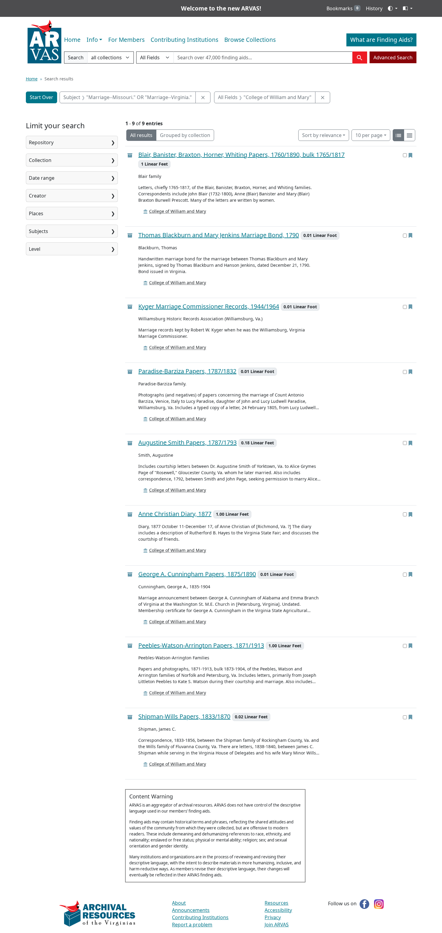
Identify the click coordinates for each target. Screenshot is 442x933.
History (374, 8)
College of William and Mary (177, 211)
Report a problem (192, 924)
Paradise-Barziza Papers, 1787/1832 (187, 371)
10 (368, 135)
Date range (41, 178)
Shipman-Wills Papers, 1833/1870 (184, 716)
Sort (322, 135)
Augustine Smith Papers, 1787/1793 (187, 442)
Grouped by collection (185, 135)
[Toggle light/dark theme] (392, 8)
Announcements (191, 910)
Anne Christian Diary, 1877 (174, 514)
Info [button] (92, 40)
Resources (276, 903)
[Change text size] (407, 8)
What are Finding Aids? (381, 40)
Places (36, 213)
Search (76, 59)
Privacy (273, 917)
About (179, 903)
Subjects (38, 231)
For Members (126, 40)
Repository (41, 142)
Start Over (41, 97)
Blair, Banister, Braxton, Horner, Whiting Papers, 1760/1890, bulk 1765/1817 (241, 154)
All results (141, 135)
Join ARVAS (277, 924)
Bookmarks (342, 8)
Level (34, 249)
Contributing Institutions (184, 40)
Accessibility (278, 910)
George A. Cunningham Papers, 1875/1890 (197, 574)
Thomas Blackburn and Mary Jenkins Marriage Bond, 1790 (218, 235)
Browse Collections (250, 40)
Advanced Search (393, 57)
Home (72, 40)
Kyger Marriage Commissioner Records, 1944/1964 (208, 306)
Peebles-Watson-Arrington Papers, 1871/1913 (201, 645)
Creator (37, 195)
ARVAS (44, 41)
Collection (40, 160)
